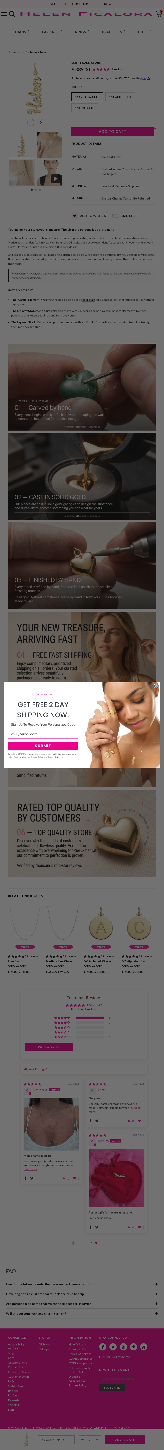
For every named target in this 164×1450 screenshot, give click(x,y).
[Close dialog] (156, 686)
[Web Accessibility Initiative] (1, 1445)
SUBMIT (43, 746)
